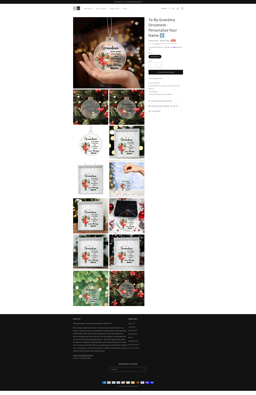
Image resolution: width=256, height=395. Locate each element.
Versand (157, 43)
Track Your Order (133, 348)
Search (130, 337)
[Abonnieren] (144, 369)
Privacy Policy (132, 330)
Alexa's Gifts (125, 386)
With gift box (155, 57)
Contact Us (132, 327)
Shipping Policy (133, 341)
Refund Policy (132, 334)
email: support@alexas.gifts (83, 355)
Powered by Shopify (133, 386)
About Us (131, 323)
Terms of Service (133, 344)
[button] (89, 8)
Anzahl (150, 61)
